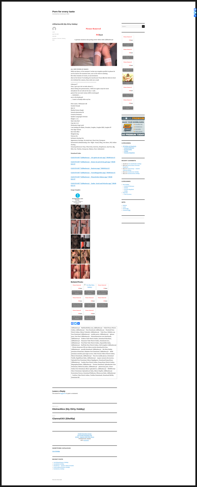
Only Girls (125, 192)
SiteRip (126, 191)
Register (125, 205)
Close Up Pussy (127, 194)
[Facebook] (195, 9)
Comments (126, 210)
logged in (63, 393)
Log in (124, 207)
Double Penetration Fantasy (84, 433)
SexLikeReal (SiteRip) (59, 464)
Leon (53, 32)
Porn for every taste (63, 11)
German (59, 38)
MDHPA (54, 36)
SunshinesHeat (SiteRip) (134, 173)
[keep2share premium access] (133, 126)
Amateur (54, 38)
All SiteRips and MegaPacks (129, 146)
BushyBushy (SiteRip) (59, 469)
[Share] (195, 15)
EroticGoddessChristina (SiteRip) (62, 467)
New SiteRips (126, 184)
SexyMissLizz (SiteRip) (133, 172)
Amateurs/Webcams (129, 148)
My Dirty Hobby (128, 149)
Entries (126, 208)
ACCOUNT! (86, 440)
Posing (63, 38)
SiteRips (126, 151)
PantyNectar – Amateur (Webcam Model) (64, 465)
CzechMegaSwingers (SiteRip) (61, 462)
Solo (53, 40)
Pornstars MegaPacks (129, 152)
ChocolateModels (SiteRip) (134, 164)
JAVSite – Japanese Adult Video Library (84, 437)
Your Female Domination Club (84, 435)
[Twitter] (195, 12)
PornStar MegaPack (129, 189)
